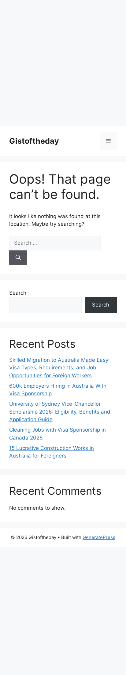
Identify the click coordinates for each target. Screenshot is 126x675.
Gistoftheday (34, 140)
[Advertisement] (63, 63)
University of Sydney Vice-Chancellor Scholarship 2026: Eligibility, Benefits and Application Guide (59, 411)
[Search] (18, 257)
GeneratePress (99, 537)
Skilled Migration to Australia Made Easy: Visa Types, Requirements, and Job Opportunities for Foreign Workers (59, 368)
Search (17, 293)
